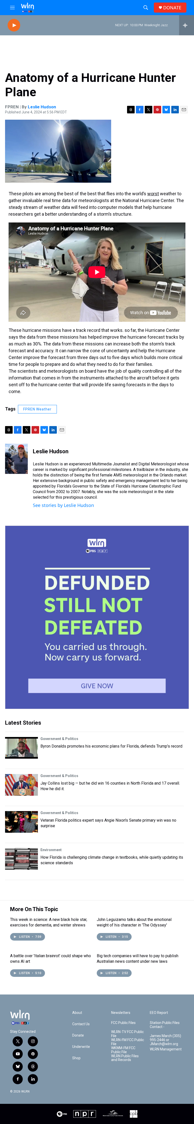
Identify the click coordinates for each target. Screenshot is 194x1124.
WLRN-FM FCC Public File (127, 1042)
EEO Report (159, 1013)
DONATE (172, 7)
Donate (78, 1035)
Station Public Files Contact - (165, 1025)
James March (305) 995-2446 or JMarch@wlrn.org (165, 1040)
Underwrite (81, 1047)
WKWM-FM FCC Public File (123, 1050)
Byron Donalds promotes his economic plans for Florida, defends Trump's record (111, 746)
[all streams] (186, 25)
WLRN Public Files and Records (125, 1058)
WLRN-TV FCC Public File (127, 1034)
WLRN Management (166, 1049)
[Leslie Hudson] (16, 459)
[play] (14, 25)
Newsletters (120, 1013)
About (77, 1013)
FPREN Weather (37, 409)
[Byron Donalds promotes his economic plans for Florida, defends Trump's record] (21, 748)
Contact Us (81, 1024)
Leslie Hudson (42, 106)
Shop (76, 1058)
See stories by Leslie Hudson (63, 505)
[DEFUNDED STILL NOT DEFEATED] (97, 617)
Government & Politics (59, 739)
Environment (51, 850)
